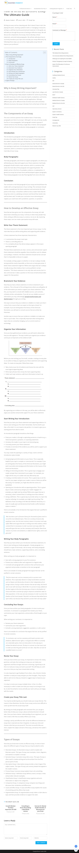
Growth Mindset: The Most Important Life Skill (10, 807)
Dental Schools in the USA (58, 86)
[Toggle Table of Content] (43, 52)
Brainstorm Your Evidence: (15, 68)
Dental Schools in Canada (58, 83)
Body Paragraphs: (13, 60)
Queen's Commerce (56, 111)
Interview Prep (55, 89)
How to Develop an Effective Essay (15, 64)
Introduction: (12, 58)
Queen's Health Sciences (58, 114)
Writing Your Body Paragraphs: (17, 73)
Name (54, 17)
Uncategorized (55, 120)
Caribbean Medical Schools (58, 75)
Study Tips (32, 20)
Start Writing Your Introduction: (17, 71)
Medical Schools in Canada (58, 100)
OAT (53, 106)
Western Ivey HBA (56, 125)
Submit (56, 43)
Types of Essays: (10, 80)
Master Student (10, 20)
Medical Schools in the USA (58, 103)
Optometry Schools (56, 109)
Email (54, 24)
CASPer (54, 78)
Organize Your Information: (16, 69)
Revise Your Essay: (13, 77)
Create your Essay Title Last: (16, 78)
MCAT (53, 94)
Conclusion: (12, 62)
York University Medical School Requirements (62, 56)
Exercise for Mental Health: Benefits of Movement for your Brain (40, 808)
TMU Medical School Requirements (60, 53)
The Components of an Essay (13, 57)
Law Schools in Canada (57, 92)
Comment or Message (59, 30)
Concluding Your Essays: (15, 75)
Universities (55, 123)
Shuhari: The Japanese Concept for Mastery (62, 61)
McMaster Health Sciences (58, 97)
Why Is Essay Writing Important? (14, 55)
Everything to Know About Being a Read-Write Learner (25, 808)
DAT (53, 80)
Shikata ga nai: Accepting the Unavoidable (62, 58)
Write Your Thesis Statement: (16, 66)
